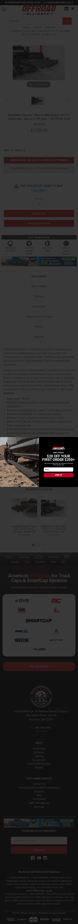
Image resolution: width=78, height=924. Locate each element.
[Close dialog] (2, 439)
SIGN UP (58, 475)
